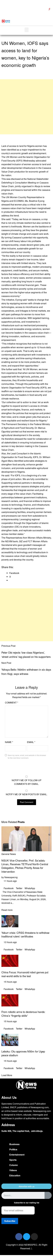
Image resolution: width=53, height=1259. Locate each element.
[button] (41, 21)
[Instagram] (34, 1236)
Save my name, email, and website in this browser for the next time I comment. (27, 756)
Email (31, 742)
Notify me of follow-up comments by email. (26, 782)
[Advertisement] (26, 106)
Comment (11, 702)
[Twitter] (26, 1236)
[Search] (48, 1195)
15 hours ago (10, 981)
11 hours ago (10, 881)
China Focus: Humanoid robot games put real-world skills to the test (24, 974)
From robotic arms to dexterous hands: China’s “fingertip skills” (23, 1013)
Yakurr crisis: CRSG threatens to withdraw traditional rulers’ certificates (25, 934)
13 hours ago (10, 942)
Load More (6, 1075)
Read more (7, 910)
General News (8, 854)
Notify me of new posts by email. (26, 794)
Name (9, 742)
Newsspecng (11, 877)
